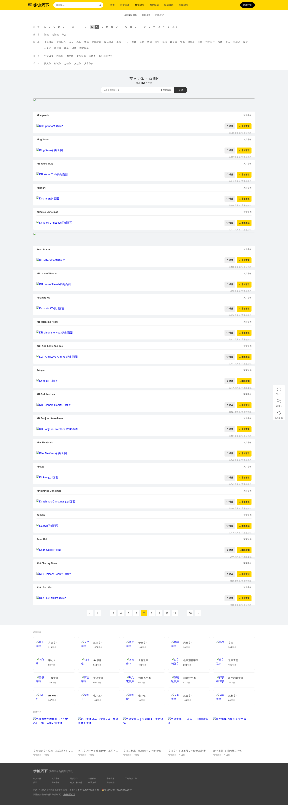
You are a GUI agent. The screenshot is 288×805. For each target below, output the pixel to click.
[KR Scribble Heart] (144, 405)
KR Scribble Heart (46, 394)
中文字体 (125, 5)
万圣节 (67, 63)
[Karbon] (144, 526)
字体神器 (169, 5)
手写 (118, 42)
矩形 (182, 42)
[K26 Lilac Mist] (144, 598)
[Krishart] (144, 198)
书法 (126, 42)
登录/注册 (247, 4)
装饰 (86, 42)
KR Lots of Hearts (46, 273)
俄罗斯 (70, 55)
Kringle (40, 370)
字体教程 (92, 778)
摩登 (245, 42)
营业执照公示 (69, 794)
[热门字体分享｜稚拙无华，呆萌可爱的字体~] (99, 732)
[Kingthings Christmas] (144, 501)
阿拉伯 (60, 55)
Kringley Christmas (47, 211)
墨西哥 (92, 55)
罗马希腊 (81, 55)
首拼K (154, 78)
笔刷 (149, 42)
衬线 (46, 34)
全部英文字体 (130, 15)
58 (190, 613)
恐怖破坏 (96, 42)
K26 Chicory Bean (46, 563)
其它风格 (84, 48)
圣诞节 (57, 63)
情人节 (47, 63)
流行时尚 (61, 42)
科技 (164, 42)
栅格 (66, 48)
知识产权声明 (76, 782)
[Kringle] (144, 381)
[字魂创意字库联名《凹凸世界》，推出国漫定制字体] (54, 732)
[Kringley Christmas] (144, 223)
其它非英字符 (106, 55)
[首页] (41, 5)
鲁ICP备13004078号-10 (88, 789)
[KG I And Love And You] (144, 357)
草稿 (134, 42)
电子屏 (173, 42)
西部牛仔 (210, 42)
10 (167, 613)
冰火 (71, 42)
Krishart (41, 187)
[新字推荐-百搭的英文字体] (234, 732)
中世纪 (47, 48)
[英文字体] (97, 27)
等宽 (64, 34)
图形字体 (154, 5)
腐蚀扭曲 (109, 42)
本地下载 (246, 126)
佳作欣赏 (37, 754)
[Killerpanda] (144, 126)
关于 (35, 782)
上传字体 (56, 782)
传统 (220, 42)
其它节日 (89, 63)
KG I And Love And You (49, 345)
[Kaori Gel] (144, 550)
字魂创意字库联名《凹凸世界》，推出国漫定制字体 (62, 750)
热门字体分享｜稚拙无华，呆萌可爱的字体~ (102, 750)
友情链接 (110, 782)
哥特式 (236, 42)
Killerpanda (43, 115)
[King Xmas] (144, 150)
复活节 (77, 63)
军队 (200, 42)
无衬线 (55, 34)
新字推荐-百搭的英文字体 (227, 750)
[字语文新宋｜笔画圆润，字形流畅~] (144, 732)
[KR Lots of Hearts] (144, 284)
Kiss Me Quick (44, 442)
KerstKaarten (43, 249)
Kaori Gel (41, 539)
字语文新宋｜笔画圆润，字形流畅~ (142, 750)
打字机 (191, 42)
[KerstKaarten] (144, 260)
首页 (112, 5)
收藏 (231, 126)
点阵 (74, 48)
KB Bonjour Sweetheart (49, 418)
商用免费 (146, 15)
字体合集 (110, 778)
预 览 (180, 89)
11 (174, 613)
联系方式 (92, 782)
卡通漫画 (49, 42)
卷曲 (78, 42)
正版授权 (159, 15)
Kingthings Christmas (48, 490)
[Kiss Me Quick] (144, 453)
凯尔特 (57, 48)
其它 (174, 26)
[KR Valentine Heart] (144, 332)
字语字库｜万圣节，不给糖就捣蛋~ (187, 750)
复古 (228, 42)
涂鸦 (142, 42)
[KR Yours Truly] (144, 174)
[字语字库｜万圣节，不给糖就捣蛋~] (189, 732)
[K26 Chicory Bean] (144, 574)
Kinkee (40, 466)
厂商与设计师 (131, 778)
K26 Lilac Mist (44, 587)
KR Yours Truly (44, 163)
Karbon (40, 514)
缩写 (157, 42)
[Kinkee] (144, 477)
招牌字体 (183, 5)
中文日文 (49, 55)
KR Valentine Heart (47, 321)
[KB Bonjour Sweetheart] (144, 429)
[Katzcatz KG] (144, 308)
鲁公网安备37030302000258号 (118, 789)
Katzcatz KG (43, 297)
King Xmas (42, 139)
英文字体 (139, 5)
